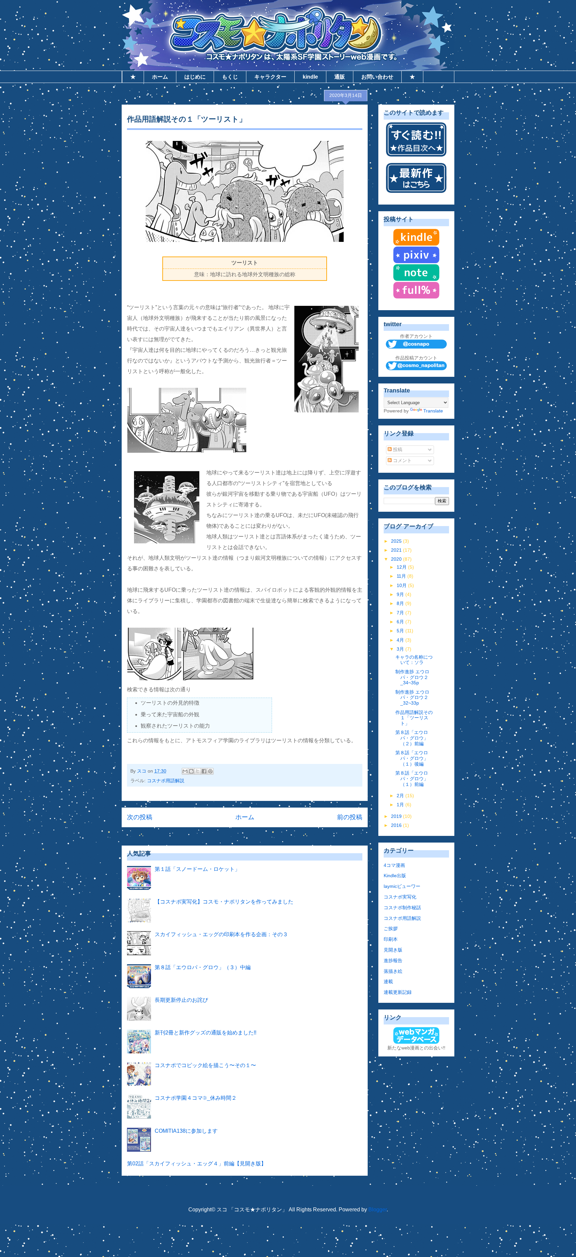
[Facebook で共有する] (204, 771)
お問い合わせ (377, 77)
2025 (397, 541)
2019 (397, 816)
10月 (402, 585)
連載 (388, 981)
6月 (401, 621)
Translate (433, 410)
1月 (401, 804)
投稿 (397, 449)
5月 (401, 630)
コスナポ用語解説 (165, 780)
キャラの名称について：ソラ (414, 659)
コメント (402, 460)
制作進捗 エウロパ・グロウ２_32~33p (412, 697)
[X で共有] (197, 771)
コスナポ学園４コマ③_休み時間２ (196, 1098)
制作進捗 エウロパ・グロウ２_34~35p (412, 677)
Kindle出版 (395, 875)
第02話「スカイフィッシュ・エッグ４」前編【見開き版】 (196, 1163)
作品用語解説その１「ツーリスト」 (414, 718)
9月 (401, 594)
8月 (401, 603)
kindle (310, 77)
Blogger (377, 1209)
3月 (401, 649)
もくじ (230, 77)
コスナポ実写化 (400, 897)
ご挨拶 (391, 928)
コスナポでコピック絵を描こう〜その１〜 (205, 1065)
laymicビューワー (402, 886)
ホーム (160, 77)
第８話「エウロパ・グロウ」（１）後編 (411, 758)
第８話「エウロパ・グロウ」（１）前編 (411, 778)
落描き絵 (393, 971)
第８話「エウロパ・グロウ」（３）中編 (203, 967)
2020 (397, 559)
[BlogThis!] (191, 771)
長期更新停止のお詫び (181, 1000)
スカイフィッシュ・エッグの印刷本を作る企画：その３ (221, 934)
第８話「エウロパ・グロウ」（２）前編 (411, 738)
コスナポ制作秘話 (402, 907)
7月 (401, 612)
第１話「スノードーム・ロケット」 (197, 869)
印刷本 (391, 939)
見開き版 (393, 949)
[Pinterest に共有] (210, 771)
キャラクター (270, 77)
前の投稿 (349, 817)
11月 (402, 576)
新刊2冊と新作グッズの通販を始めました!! (205, 1032)
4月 (401, 640)
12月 (402, 567)
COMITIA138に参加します (186, 1131)
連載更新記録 (398, 992)
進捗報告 (393, 960)
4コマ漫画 (394, 865)
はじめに (195, 77)
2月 (401, 795)
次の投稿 (139, 817)
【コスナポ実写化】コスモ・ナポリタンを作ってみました (224, 902)
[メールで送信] (185, 771)
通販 (339, 77)
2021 (397, 550)
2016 (397, 825)
